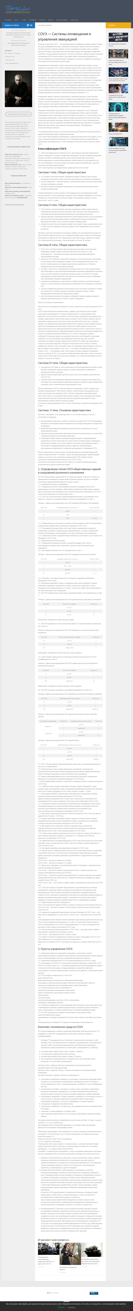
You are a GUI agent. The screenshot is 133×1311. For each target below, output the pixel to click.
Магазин (50, 20)
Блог (16, 20)
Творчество (74, 20)
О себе (24, 20)
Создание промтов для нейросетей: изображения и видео (117, 97)
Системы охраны (44, 25)
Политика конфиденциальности (14, 204)
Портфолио (33, 20)
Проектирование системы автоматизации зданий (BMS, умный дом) (118, 150)
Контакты (42, 20)
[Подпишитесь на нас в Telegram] (28, 25)
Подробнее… (72, 1307)
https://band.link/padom (13, 183)
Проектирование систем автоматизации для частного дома (118, 62)
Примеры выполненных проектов (18, 114)
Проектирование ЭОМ (115, 134)
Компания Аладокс (62, 20)
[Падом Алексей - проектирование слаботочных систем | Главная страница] (17, 9)
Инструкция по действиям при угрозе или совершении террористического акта (90, 1261)
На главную (8, 20)
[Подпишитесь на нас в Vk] (31, 25)
